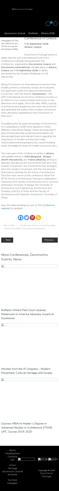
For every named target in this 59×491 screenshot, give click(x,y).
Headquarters (12, 453)
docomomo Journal (14, 33)
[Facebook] (20, 217)
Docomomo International (33, 228)
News (53, 225)
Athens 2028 (48, 33)
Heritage (12, 468)
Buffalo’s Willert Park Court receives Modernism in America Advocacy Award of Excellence (27, 314)
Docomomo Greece (12, 228)
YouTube (12, 480)
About (12, 450)
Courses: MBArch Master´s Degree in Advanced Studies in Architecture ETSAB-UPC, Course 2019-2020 (27, 427)
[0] (48, 23)
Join (12, 459)
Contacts (12, 456)
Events (46, 225)
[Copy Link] (38, 217)
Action (12, 465)
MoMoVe (33, 33)
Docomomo (37, 225)
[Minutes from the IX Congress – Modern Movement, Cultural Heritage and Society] (29, 343)
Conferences (25, 225)
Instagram (12, 483)
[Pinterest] (32, 217)
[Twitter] (26, 217)
